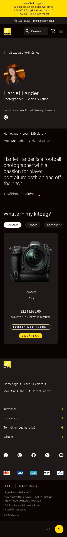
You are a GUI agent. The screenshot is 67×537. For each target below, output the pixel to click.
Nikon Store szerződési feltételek (23, 501)
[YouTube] (61, 455)
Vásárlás (30, 335)
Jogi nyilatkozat (43, 496)
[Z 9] (30, 261)
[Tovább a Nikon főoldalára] (7, 31)
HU (6, 486)
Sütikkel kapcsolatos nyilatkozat (23, 505)
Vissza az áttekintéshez (24, 52)
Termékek (10, 409)
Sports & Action (37, 99)
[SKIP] (59, 529)
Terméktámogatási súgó (19, 427)
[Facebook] (33, 455)
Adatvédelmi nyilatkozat (18, 496)
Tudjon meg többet (30, 327)
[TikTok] (6, 455)
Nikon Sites (26, 486)
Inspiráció (10, 418)
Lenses (33, 225)
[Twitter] (47, 455)
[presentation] (33, 225)
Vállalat (8, 437)
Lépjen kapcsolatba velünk (18, 492)
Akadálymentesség (15, 509)
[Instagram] (6, 117)
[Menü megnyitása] (60, 31)
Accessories (55, 225)
